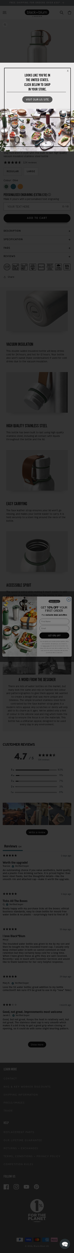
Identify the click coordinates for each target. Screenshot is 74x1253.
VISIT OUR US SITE (37, 99)
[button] (65, 1244)
